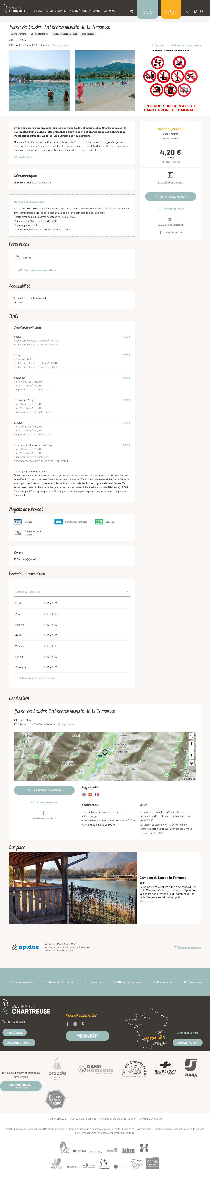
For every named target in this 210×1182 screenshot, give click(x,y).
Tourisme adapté (22, 981)
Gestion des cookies (151, 1118)
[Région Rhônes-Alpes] (112, 1149)
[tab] (69, 591)
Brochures (95, 981)
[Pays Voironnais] (88, 1166)
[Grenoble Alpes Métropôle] (104, 1164)
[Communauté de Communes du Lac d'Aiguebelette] (120, 1166)
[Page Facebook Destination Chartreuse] (68, 1024)
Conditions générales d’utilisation (118, 1118)
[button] (195, 11)
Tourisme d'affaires (60, 981)
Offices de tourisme (129, 981)
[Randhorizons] (95, 1069)
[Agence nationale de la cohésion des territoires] (96, 1152)
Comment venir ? (188, 1042)
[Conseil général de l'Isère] (129, 1150)
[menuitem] (17, 8)
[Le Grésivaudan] (72, 1167)
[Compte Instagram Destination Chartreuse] (75, 1024)
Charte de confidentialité (83, 1118)
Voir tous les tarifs (171, 161)
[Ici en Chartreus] (134, 1069)
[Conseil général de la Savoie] (144, 1148)
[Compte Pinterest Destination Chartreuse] (83, 1024)
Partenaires (164, 981)
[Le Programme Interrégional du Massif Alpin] (79, 1151)
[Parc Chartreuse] (64, 1147)
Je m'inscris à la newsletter (87, 1036)
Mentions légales (57, 1118)
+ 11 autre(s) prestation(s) (170, 182)
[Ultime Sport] (191, 1068)
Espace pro (194, 981)
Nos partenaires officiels (20, 1086)
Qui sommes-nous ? (19, 1042)
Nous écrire (15, 1032)
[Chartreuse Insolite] (55, 1099)
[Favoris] (188, 11)
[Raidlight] (165, 1069)
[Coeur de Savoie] (136, 1164)
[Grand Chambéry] (152, 1163)
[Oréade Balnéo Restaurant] (57, 1068)
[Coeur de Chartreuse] (56, 1163)
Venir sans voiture (188, 1032)
